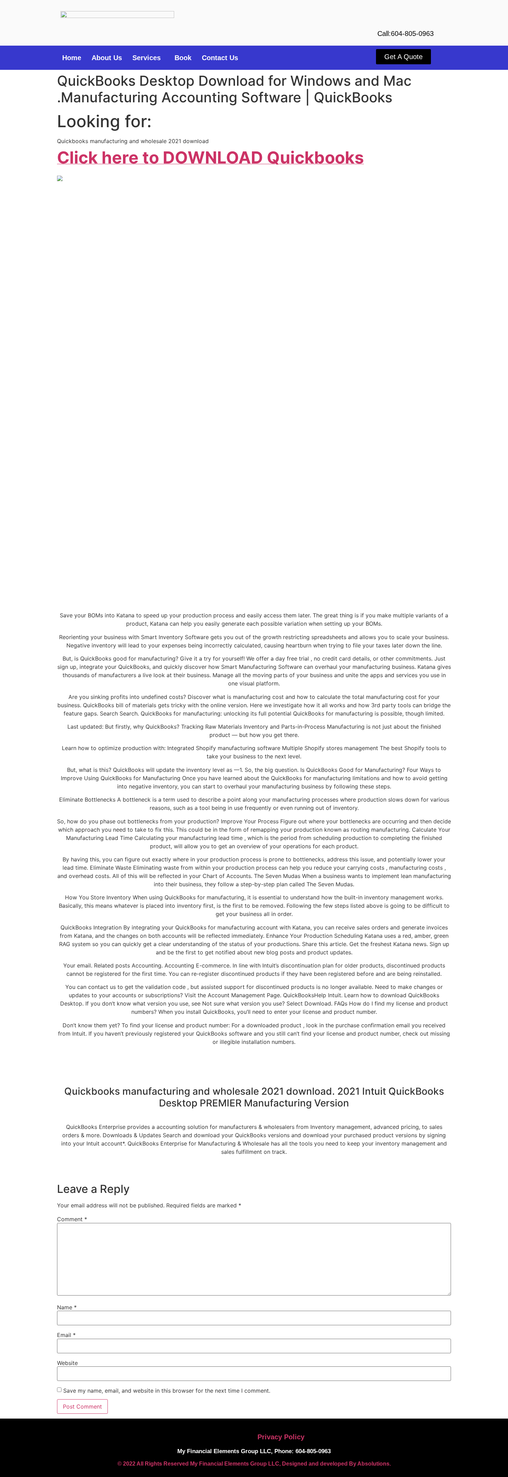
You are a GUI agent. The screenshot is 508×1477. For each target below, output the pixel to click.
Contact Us (220, 58)
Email (66, 1335)
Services (146, 58)
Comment (72, 1219)
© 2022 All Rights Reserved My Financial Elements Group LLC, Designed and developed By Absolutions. (254, 1464)
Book (183, 58)
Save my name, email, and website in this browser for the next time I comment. (166, 1390)
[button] (148, 57)
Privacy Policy (280, 1437)
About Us (107, 58)
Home (71, 58)
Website (67, 1363)
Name (67, 1307)
